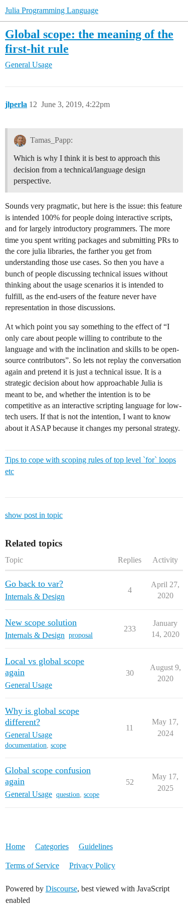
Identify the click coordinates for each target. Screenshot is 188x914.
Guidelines (96, 846)
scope (58, 745)
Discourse (61, 888)
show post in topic (34, 515)
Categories (52, 846)
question (68, 794)
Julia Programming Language (51, 10)
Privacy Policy (92, 865)
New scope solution (41, 622)
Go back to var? (34, 584)
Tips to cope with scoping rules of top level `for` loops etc (90, 465)
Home (15, 846)
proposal (81, 635)
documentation (26, 745)
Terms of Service (32, 865)
